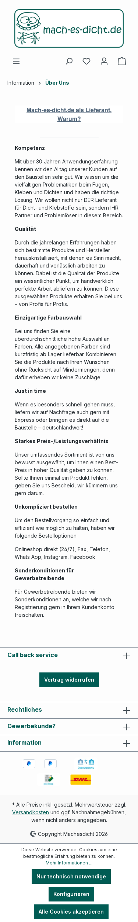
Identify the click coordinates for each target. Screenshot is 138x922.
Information (24, 742)
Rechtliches (24, 709)
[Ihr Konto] (104, 61)
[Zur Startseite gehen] (69, 28)
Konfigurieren (71, 894)
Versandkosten (30, 812)
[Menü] (16, 61)
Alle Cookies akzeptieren (71, 911)
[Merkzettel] (86, 61)
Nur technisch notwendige (71, 876)
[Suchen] (69, 61)
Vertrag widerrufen (69, 679)
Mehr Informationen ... (69, 863)
